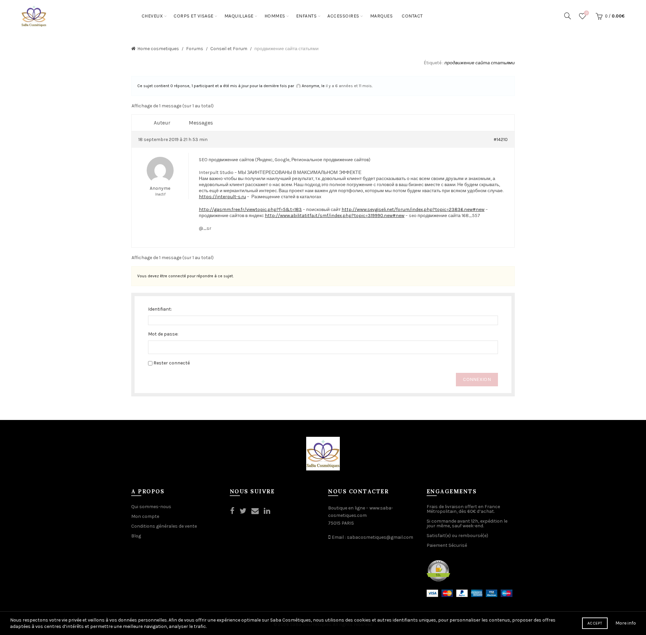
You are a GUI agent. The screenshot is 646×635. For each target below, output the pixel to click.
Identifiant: (160, 309)
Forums (194, 48)
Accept (594, 623)
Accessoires (343, 16)
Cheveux (152, 16)
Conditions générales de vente (164, 526)
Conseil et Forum (228, 48)
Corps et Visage (194, 16)
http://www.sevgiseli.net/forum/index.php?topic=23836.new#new (413, 209)
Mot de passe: (163, 334)
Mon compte (145, 516)
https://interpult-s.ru (222, 197)
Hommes (274, 16)
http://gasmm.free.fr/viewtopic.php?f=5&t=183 (250, 209)
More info (625, 623)
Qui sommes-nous (151, 506)
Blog (136, 536)
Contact (412, 16)
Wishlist (586, 13)
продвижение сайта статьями (479, 63)
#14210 (501, 139)
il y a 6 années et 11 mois (349, 85)
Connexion (477, 379)
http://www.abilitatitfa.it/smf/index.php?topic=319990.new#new (334, 215)
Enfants (306, 16)
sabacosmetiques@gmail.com (380, 537)
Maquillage (239, 16)
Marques (381, 16)
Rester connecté (171, 363)
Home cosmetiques (158, 48)
